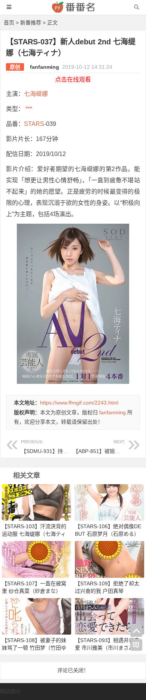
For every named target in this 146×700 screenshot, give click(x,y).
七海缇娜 (36, 94)
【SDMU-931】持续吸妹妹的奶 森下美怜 (69, 446)
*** (28, 109)
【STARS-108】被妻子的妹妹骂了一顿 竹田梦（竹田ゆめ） (34, 647)
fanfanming (44, 67)
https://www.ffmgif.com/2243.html (79, 403)
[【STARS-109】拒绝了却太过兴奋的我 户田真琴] (109, 559)
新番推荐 (30, 23)
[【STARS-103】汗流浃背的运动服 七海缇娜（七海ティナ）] (36, 502)
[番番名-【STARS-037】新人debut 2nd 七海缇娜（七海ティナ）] (73, 10)
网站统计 (10, 691)
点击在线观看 (73, 79)
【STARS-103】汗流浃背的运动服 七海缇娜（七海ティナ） (34, 533)
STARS (34, 124)
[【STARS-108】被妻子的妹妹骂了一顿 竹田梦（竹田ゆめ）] (36, 616)
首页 (9, 23)
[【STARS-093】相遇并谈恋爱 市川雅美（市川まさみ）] (109, 616)
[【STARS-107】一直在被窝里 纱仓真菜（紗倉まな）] (36, 559)
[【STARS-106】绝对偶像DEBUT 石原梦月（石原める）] (109, 502)
